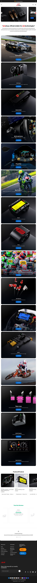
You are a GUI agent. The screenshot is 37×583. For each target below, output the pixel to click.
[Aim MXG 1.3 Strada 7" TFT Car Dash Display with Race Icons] (7, 480)
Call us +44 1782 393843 (23, 553)
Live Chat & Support (13, 552)
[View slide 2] (17, 537)
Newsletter (3, 553)
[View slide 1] (16, 537)
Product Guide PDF (4, 551)
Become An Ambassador (12, 549)
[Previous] (1, 1)
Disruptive (24, 579)
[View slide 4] (20, 537)
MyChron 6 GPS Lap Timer (19, 489)
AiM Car (2, 488)
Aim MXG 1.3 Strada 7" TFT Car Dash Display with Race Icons (7, 490)
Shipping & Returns (15, 581)
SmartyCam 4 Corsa (32, 489)
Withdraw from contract (12, 554)
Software (2, 548)
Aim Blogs (2, 554)
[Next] (36, 1)
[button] (5, 515)
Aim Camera (31, 488)
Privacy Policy (22, 581)
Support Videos (3, 549)
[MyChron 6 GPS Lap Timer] (21, 480)
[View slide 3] (19, 537)
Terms (19, 581)
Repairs (11, 550)
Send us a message (22, 549)
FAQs (2, 546)
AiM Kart (16, 488)
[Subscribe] (19, 571)
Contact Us (12, 546)
